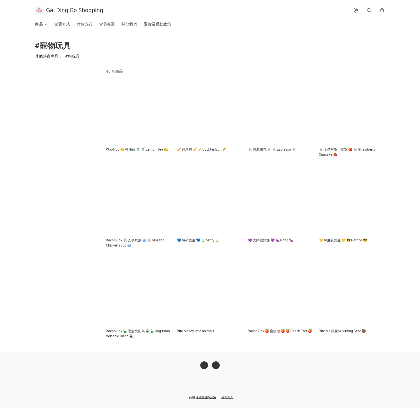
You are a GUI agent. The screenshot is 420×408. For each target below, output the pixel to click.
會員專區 (107, 24)
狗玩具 (73, 56)
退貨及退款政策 (157, 24)
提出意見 (227, 397)
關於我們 (129, 24)
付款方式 (84, 24)
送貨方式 (62, 24)
